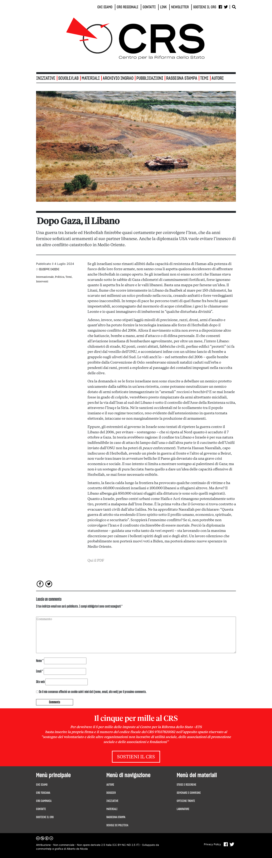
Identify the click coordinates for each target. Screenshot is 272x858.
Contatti (41, 809)
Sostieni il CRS (136, 757)
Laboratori (183, 809)
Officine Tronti (186, 800)
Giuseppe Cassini (49, 269)
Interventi (42, 281)
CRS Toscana (43, 792)
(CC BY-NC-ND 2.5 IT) (126, 844)
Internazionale (45, 277)
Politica (59, 277)
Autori (217, 78)
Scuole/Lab (68, 78)
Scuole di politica (117, 825)
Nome (39, 661)
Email (39, 671)
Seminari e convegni (189, 792)
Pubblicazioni (149, 78)
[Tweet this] (49, 584)
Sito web (40, 682)
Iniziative (112, 800)
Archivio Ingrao (118, 78)
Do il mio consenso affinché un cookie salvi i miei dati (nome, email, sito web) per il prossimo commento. (93, 692)
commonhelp (44, 848)
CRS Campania (43, 800)
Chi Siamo (42, 784)
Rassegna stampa (181, 78)
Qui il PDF (96, 561)
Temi (204, 78)
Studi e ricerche (186, 784)
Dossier (111, 792)
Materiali (91, 78)
